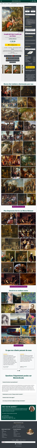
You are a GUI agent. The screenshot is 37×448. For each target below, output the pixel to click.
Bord (25, 13)
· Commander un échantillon (17, 436)
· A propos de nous (4, 437)
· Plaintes (3, 436)
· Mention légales (4, 431)
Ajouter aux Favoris (17, 55)
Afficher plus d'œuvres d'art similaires (18, 206)
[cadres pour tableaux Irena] (16, 69)
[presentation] (1, 67)
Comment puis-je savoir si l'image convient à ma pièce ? (13, 394)
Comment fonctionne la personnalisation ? (10, 382)
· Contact (3, 430)
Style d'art (5, 3)
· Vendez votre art (15, 431)
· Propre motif (15, 430)
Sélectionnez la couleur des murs (13, 58)
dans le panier (31, 67)
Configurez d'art (13, 44)
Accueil (2, 3)
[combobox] (30, 14)
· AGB (2, 432)
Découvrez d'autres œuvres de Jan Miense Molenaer (18, 286)
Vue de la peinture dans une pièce (13, 60)
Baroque (9, 3)
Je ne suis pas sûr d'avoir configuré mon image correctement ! (14, 400)
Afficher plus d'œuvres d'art (18, 345)
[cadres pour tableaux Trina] (7, 69)
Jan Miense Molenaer (14, 3)
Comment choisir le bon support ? (9, 397)
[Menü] (1, 1)
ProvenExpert (15, 366)
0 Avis (14, 62)
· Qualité (14, 432)
